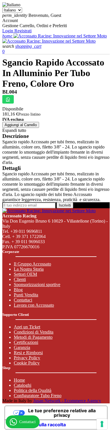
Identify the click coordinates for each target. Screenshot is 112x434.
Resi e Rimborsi (28, 352)
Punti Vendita (26, 294)
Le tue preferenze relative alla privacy (62, 413)
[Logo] (60, 35)
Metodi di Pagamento (33, 337)
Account (10, 20)
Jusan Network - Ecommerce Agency (67, 400)
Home (19, 380)
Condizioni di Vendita (33, 332)
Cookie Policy (27, 362)
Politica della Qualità (32, 390)
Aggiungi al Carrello (21, 125)
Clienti (20, 279)
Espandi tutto (14, 130)
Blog (18, 289)
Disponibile (12, 108)
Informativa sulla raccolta (37, 424)
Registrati (23, 30)
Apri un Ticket (27, 326)
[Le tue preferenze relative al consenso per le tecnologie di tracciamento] (101, 424)
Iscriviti (65, 205)
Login (8, 30)
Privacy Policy (27, 357)
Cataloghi (22, 385)
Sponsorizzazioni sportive (37, 284)
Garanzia (22, 347)
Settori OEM (25, 274)
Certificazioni (26, 342)
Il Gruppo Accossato (32, 263)
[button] (8, 46)
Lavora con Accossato (34, 305)
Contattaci (23, 300)
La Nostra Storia (29, 269)
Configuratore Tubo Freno (37, 395)
